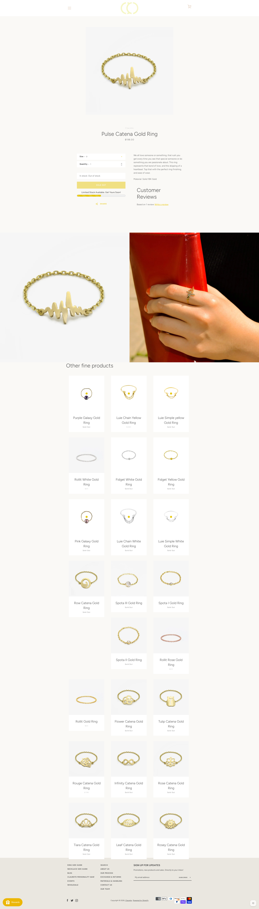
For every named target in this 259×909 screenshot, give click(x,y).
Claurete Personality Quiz (80, 877)
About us (104, 869)
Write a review (161, 204)
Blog (69, 873)
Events (70, 881)
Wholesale (72, 885)
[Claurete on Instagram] (76, 900)
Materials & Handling (111, 881)
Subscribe (183, 877)
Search (104, 865)
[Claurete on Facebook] (67, 900)
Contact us (106, 885)
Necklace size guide (77, 869)
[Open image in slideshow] (129, 71)
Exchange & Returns (110, 877)
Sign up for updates (147, 865)
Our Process (106, 873)
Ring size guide (74, 865)
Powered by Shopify (141, 900)
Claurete (128, 900)
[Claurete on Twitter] (72, 900)
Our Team (105, 889)
